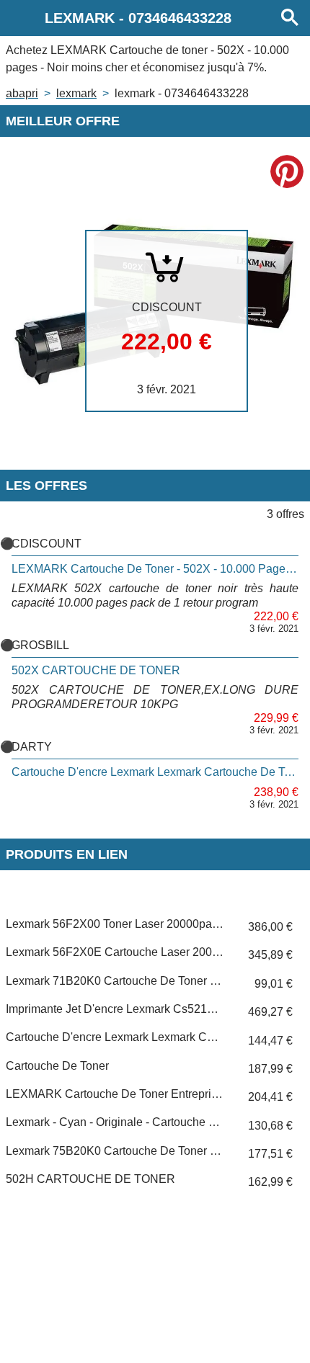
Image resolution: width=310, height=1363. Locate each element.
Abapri (22, 93)
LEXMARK (76, 93)
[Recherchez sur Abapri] (289, 18)
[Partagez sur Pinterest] (287, 171)
